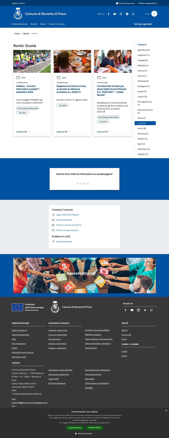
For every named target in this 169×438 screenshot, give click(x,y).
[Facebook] (107, 13)
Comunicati (126, 334)
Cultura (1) (142, 75)
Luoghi (124, 351)
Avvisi (23, 78)
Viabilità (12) (143, 154)
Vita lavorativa (54, 339)
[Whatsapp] (132, 13)
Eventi (124, 355)
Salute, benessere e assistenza (98, 343)
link (108, 423)
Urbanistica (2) (144, 149)
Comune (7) (142, 70)
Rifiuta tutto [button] (94, 428)
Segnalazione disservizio (58, 374)
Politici (14, 348)
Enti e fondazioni (19, 343)
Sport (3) (141, 143)
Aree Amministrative (20, 334)
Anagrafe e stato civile (57, 330)
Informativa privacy (93, 374)
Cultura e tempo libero (57, 334)
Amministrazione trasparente (97, 369)
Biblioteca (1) (143, 65)
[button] (84, 433)
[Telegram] (126, 13)
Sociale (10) (142, 138)
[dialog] (84, 423)
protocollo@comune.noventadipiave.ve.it (29, 402)
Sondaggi (89, 387)
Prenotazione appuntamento (60, 369)
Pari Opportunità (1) (145, 103)
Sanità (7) (142, 117)
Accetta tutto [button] (75, 428)
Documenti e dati (19, 356)
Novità (26, 33)
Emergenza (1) (144, 86)
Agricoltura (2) (144, 49)
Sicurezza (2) (143, 133)
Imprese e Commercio (57, 343)
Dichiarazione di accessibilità (97, 383)
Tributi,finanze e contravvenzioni (99, 339)
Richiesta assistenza (56, 383)
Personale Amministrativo (23, 352)
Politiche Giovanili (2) (145, 111)
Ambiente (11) (143, 55)
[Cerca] (154, 14)
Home (17, 33)
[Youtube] (113, 13)
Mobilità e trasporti (93, 334)
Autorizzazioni (91, 347)
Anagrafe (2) (143, 60)
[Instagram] (119, 13)
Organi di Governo (19, 330)
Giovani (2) (142, 91)
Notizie (125, 330)
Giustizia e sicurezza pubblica (97, 330)
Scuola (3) (142, 123)
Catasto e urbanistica (57, 348)
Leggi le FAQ (53, 378)
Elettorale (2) (143, 81)
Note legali (89, 378)
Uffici (14, 339)
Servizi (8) (142, 128)
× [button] (166, 411)
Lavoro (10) (142, 96)
